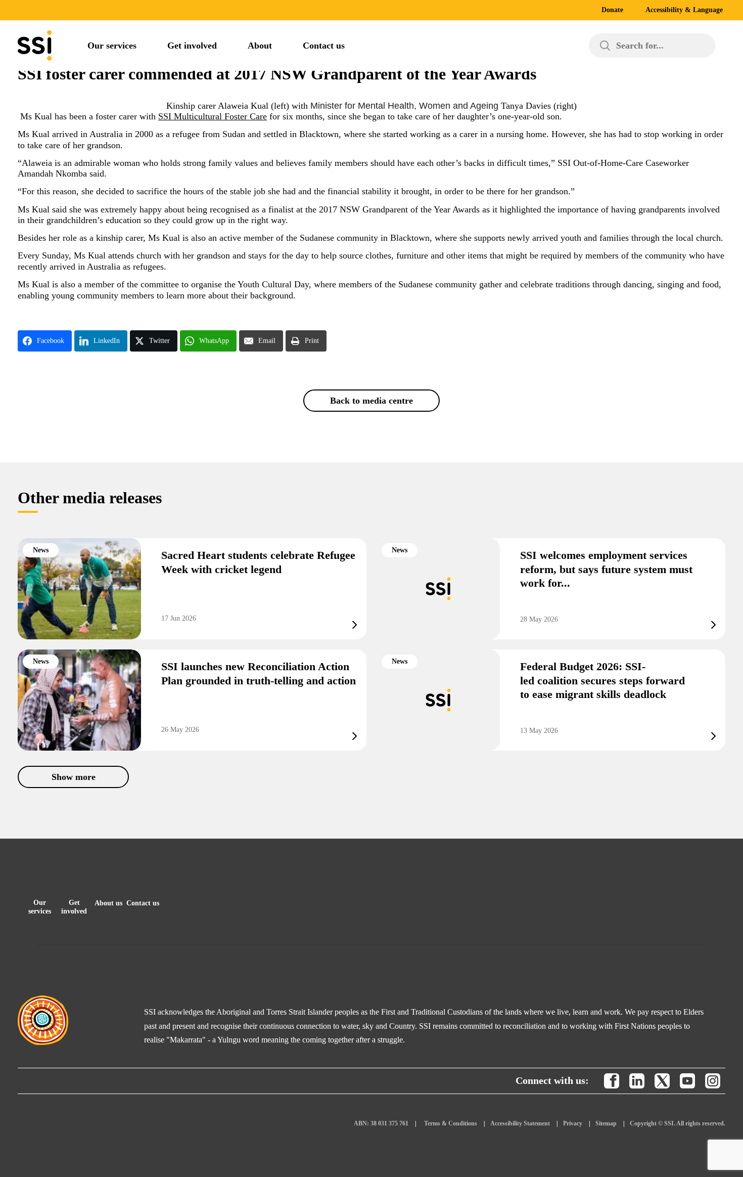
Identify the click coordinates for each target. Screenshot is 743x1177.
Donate (612, 10)
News (41, 550)
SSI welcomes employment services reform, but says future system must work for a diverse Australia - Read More (551, 588)
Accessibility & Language (684, 10)
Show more (74, 777)
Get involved (192, 45)
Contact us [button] (142, 903)
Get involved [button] (74, 907)
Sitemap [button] (606, 1123)
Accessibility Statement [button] (520, 1123)
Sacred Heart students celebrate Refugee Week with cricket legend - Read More (192, 588)
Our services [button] (39, 907)
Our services (111, 45)
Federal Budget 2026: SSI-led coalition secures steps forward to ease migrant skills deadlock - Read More (551, 700)
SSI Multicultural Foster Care (212, 116)
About (260, 45)
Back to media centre (371, 401)
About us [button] (108, 903)
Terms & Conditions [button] (450, 1123)
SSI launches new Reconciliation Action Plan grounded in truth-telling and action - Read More (192, 700)
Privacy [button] (572, 1123)
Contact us (324, 45)
